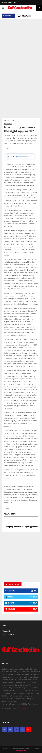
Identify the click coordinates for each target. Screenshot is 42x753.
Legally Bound (8, 123)
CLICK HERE (24, 708)
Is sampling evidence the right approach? (21, 527)
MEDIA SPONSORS (8, 15)
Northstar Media (21, 750)
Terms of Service (8, 634)
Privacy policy (6, 631)
